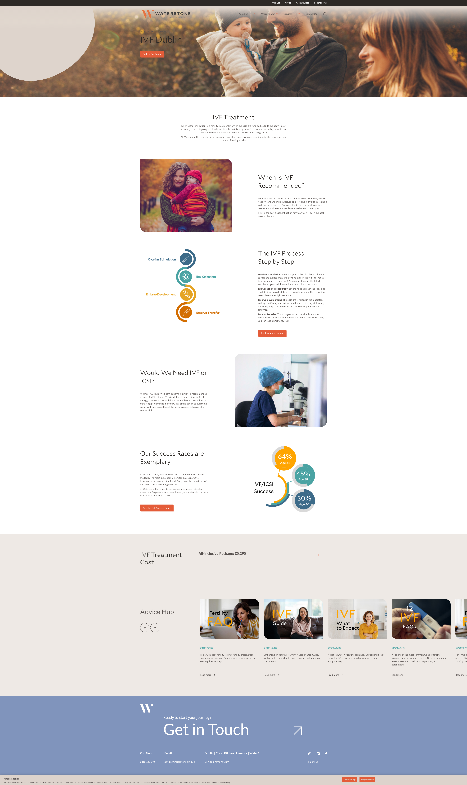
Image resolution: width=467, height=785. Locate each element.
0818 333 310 (147, 761)
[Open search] (325, 14)
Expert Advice (206, 648)
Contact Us (311, 13)
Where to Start (268, 13)
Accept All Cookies (367, 779)
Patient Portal (320, 2)
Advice (288, 2)
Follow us (313, 761)
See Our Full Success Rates (157, 507)
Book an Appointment (272, 333)
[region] (233, 780)
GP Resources (302, 2)
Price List (276, 2)
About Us (243, 13)
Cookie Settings (349, 779)
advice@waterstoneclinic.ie (179, 761)
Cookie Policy (225, 782)
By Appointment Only (217, 761)
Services (288, 13)
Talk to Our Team (152, 54)
